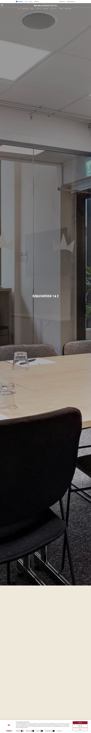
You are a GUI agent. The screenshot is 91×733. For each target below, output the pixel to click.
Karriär (61, 8)
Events (32, 8)
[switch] (32, 731)
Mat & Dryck (53, 8)
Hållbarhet (69, 8)
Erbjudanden (25, 8)
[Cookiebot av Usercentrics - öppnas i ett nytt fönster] (9, 731)
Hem (19, 8)
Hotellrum (38, 8)
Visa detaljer (59, 730)
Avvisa (80, 729)
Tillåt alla (80, 722)
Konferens (45, 8)
